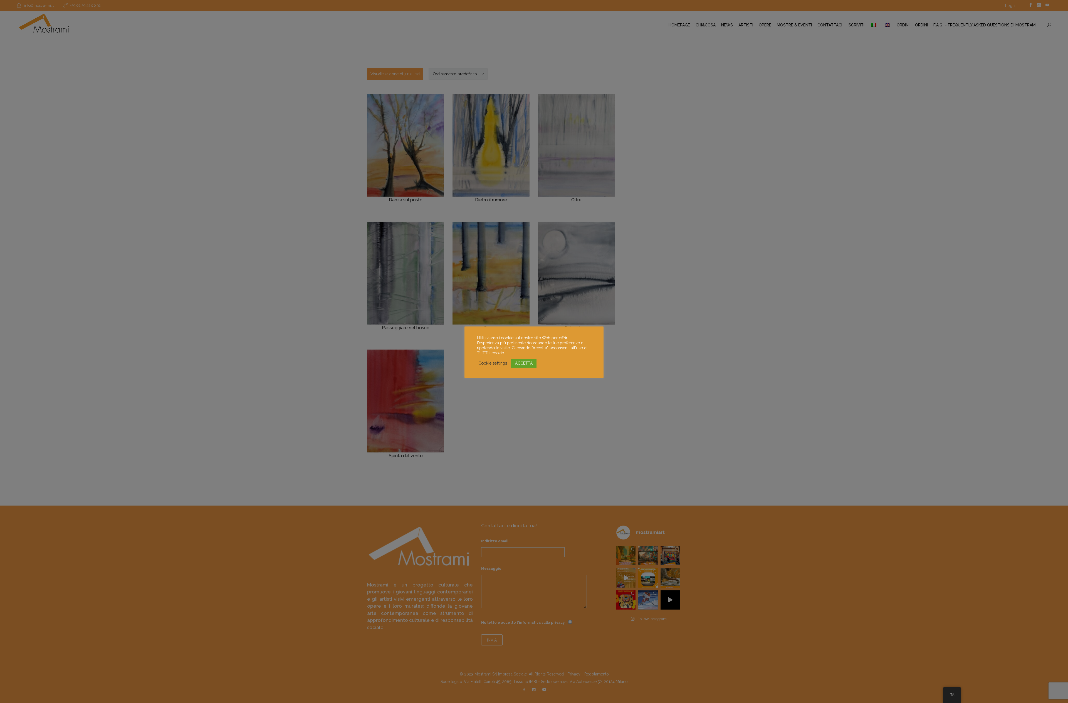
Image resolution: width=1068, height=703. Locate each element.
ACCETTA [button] (524, 363)
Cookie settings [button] (492, 363)
